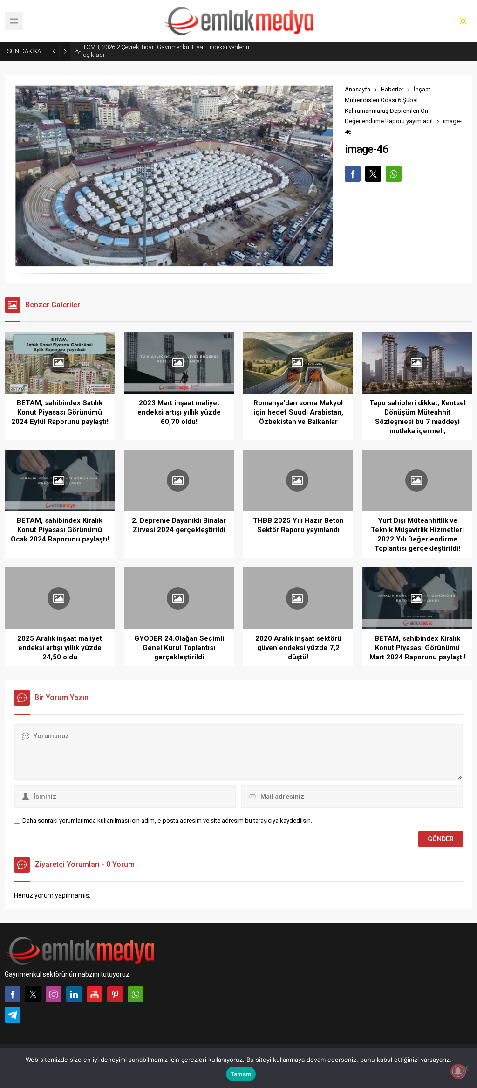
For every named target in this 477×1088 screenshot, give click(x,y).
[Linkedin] (74, 994)
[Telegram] (12, 1015)
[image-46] (173, 262)
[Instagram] (53, 994)
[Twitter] (33, 994)
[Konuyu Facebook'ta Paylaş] (353, 174)
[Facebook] (12, 994)
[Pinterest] (115, 994)
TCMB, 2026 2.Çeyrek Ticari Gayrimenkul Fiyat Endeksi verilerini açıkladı (167, 50)
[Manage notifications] (457, 1071)
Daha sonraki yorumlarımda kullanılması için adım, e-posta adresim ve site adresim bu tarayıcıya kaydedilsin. (167, 821)
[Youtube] (94, 994)
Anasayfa (357, 89)
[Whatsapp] (135, 994)
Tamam (241, 1074)
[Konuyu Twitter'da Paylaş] (373, 174)
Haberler (392, 89)
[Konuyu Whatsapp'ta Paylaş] (394, 174)
